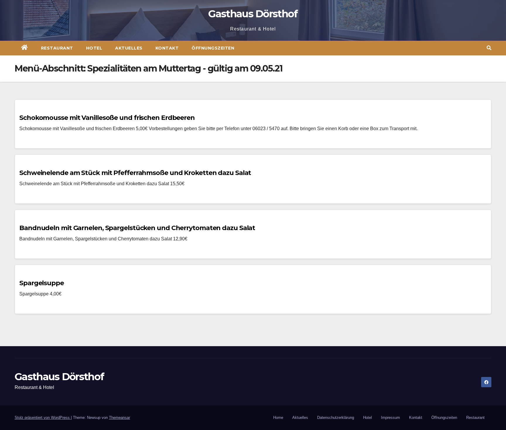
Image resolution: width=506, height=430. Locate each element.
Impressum (390, 417)
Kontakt (167, 48)
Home (278, 417)
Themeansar (119, 417)
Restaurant (57, 48)
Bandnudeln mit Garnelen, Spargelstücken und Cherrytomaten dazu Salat (137, 228)
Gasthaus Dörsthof (253, 14)
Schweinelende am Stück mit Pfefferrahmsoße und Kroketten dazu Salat (135, 173)
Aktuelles (129, 48)
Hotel (94, 48)
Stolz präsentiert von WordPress (43, 417)
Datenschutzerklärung (335, 417)
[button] (489, 47)
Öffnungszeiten (213, 48)
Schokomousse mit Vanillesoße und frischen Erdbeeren (107, 118)
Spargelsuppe (41, 283)
